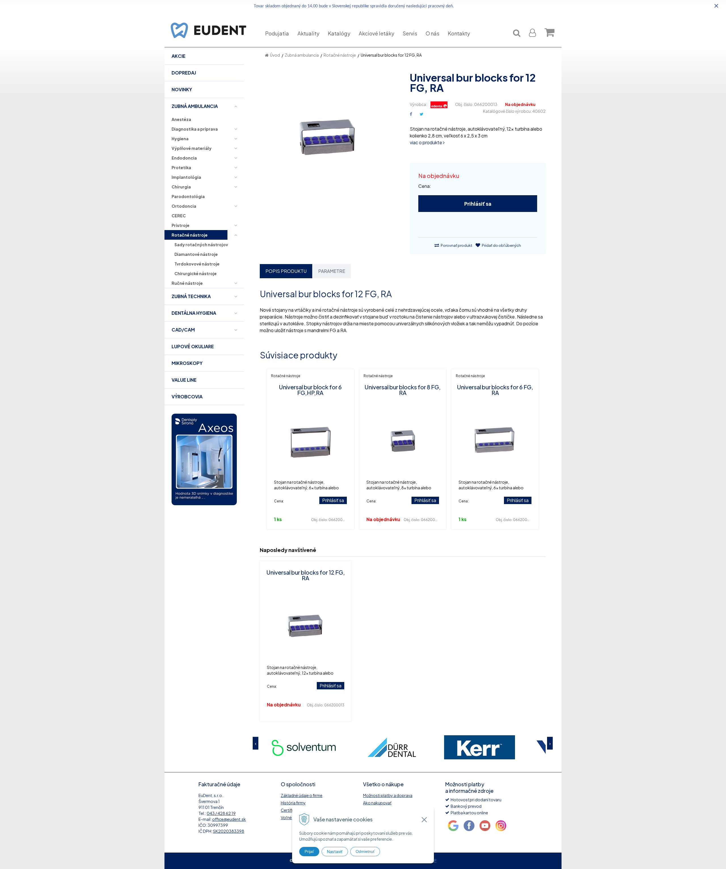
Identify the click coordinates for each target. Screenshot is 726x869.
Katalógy (339, 33)
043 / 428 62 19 (221, 813)
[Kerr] (391, 747)
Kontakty (459, 33)
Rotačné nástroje (340, 55)
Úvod (275, 55)
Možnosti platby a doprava (387, 795)
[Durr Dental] (303, 747)
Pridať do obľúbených (501, 245)
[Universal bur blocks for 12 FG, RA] (328, 140)
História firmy (293, 802)
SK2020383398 (228, 831)
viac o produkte (426, 142)
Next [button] (550, 743)
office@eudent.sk (229, 819)
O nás (432, 33)
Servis (410, 33)
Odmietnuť (365, 851)
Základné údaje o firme (301, 795)
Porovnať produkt (456, 245)
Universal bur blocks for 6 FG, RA (495, 389)
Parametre (331, 271)
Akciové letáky (376, 33)
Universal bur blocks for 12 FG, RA (305, 575)
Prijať (309, 851)
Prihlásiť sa (477, 203)
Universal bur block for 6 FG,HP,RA (310, 389)
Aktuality (308, 33)
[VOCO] (479, 747)
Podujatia (277, 33)
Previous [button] (255, 743)
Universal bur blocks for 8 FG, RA (402, 389)
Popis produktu (286, 271)
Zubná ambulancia (302, 55)
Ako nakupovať (377, 802)
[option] (304, 747)
